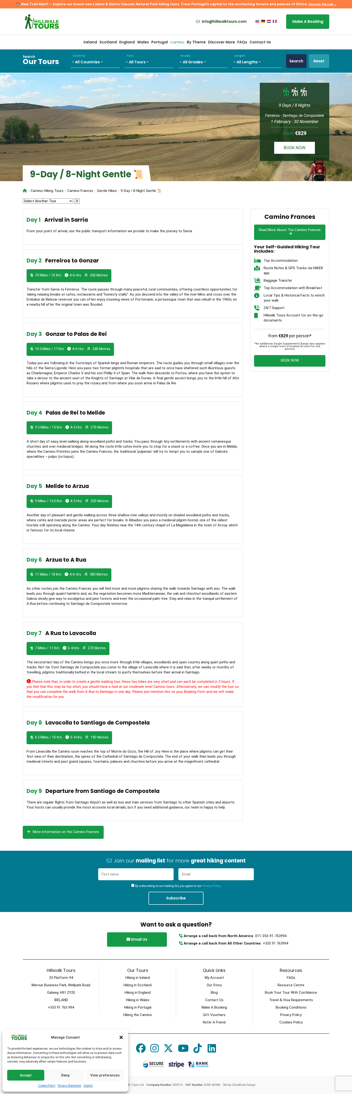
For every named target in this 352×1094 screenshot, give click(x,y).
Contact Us (260, 42)
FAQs (242, 42)
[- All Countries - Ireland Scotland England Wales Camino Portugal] (98, 61)
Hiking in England (138, 992)
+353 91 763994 (275, 943)
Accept (26, 1075)
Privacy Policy (211, 886)
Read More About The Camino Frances (290, 230)
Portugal (159, 42)
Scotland (108, 42)
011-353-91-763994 (270, 936)
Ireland (90, 42)
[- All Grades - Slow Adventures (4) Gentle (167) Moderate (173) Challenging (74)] (205, 61)
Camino (177, 42)
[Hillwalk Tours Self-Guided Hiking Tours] (25, 191)
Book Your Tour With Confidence (291, 992)
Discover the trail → (322, 4)
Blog (214, 992)
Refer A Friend (214, 1022)
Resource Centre (291, 985)
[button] (121, 1037)
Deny (65, 1075)
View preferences (104, 1075)
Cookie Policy (46, 1085)
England (127, 42)
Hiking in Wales (137, 1000)
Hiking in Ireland (137, 977)
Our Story (214, 985)
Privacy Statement (69, 1085)
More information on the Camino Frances (65, 832)
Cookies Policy (291, 1022)
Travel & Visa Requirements (291, 1000)
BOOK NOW (295, 147)
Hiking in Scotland (138, 985)
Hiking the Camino (137, 1015)
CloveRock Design (243, 1085)
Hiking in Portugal (137, 1007)
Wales (143, 42)
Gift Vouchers (214, 1015)
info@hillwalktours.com (224, 21)
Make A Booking (307, 21)
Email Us (138, 939)
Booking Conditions (291, 1007)
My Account (214, 977)
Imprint (88, 1085)
